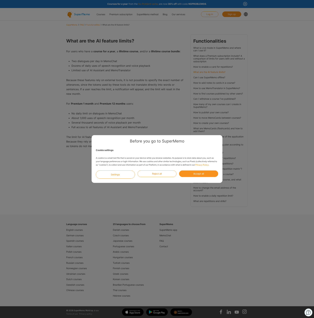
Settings (115, 174)
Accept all (198, 173)
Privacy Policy (202, 165)
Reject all (157, 173)
